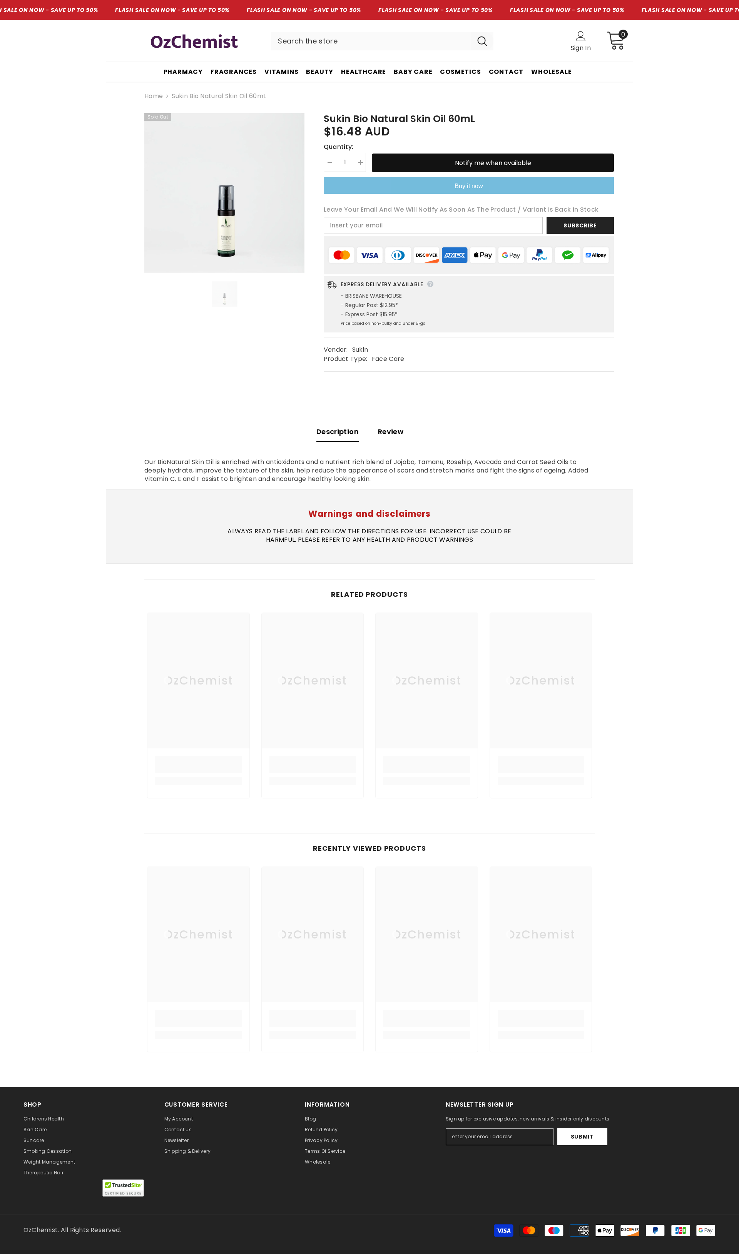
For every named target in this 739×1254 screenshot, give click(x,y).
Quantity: (339, 147)
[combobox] (371, 41)
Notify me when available (493, 163)
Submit (582, 1136)
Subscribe (580, 225)
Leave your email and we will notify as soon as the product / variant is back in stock (461, 209)
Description (337, 431)
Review (390, 431)
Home (153, 96)
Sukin (360, 349)
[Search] (382, 41)
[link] (198, 764)
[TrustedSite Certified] (123, 1188)
